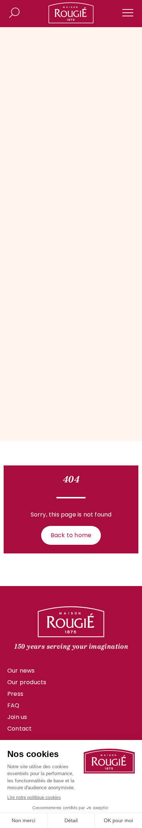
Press (15, 694)
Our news (21, 670)
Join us (17, 717)
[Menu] (127, 12)
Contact (19, 728)
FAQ (13, 705)
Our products (26, 682)
